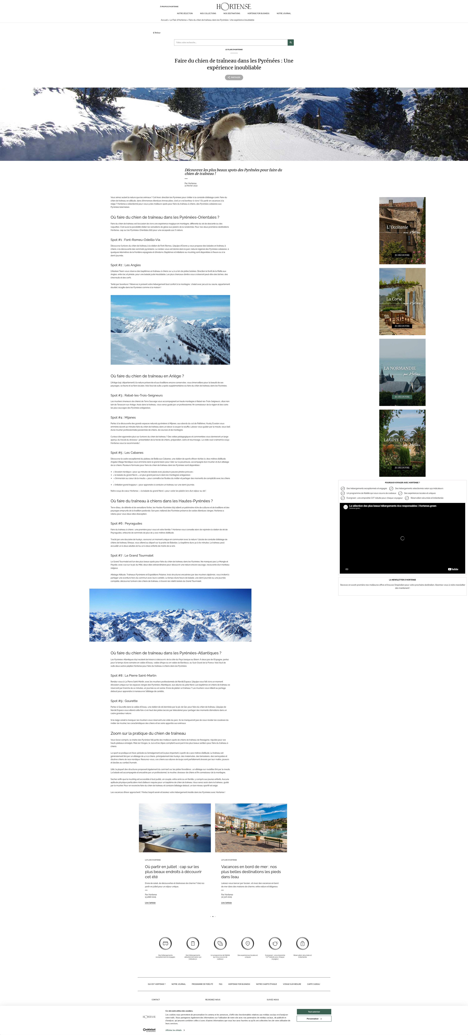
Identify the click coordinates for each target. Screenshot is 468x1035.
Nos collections (208, 13)
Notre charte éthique (266, 984)
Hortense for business (239, 984)
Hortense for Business (258, 13)
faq (220, 984)
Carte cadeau (313, 984)
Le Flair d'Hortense (153, 860)
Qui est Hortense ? (157, 984)
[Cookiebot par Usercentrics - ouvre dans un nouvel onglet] (149, 1030)
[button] (210, 916)
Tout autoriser (314, 1012)
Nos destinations (232, 13)
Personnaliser (313, 1019)
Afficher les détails (174, 1030)
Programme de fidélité (202, 984)
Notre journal (284, 13)
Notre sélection (185, 13)
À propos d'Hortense (169, 6)
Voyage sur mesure (292, 984)
